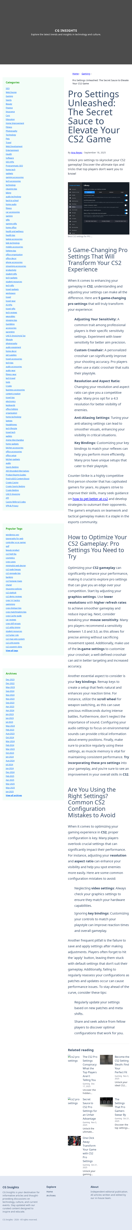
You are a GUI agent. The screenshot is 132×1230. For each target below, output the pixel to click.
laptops (9, 420)
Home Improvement (15, 123)
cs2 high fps (11, 554)
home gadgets (12, 444)
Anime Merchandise (15, 440)
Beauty (9, 104)
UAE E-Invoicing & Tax (15, 335)
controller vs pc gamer (16, 542)
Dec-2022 (10, 683)
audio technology (13, 196)
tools (8, 382)
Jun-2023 (10, 718)
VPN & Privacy (12, 505)
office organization (14, 254)
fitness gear (11, 374)
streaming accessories (16, 266)
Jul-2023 (9, 722)
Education (10, 119)
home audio (11, 204)
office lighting (12, 409)
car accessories (13, 212)
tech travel (10, 378)
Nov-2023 (10, 698)
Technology (11, 134)
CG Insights (66, 30)
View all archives (14, 795)
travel (8, 297)
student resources (14, 281)
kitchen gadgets (13, 459)
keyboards (10, 405)
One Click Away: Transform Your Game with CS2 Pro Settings (89, 1149)
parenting (10, 331)
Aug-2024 (10, 760)
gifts (8, 219)
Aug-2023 (10, 733)
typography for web (14, 538)
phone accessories (14, 262)
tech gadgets (11, 277)
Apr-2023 (10, 706)
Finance (9, 107)
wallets (9, 436)
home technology (13, 416)
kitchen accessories (14, 447)
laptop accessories (14, 239)
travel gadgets (12, 289)
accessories (11, 328)
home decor (11, 351)
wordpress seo (12, 534)
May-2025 (10, 787)
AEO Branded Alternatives (17, 471)
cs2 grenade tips (13, 573)
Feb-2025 (10, 776)
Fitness (9, 127)
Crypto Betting (12, 490)
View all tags (12, 650)
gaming (9, 216)
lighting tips (11, 250)
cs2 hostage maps (14, 581)
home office (11, 227)
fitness (9, 208)
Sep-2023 (10, 702)
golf (7, 546)
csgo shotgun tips (13, 608)
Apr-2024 (10, 710)
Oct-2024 (10, 737)
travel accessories (14, 359)
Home (75, 73)
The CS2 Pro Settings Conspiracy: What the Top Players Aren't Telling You (90, 1068)
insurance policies (14, 588)
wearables (10, 316)
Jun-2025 (10, 791)
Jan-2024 (10, 756)
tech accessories (13, 181)
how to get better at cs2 (90, 499)
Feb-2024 (10, 745)
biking (8, 192)
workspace (10, 293)
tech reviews (11, 312)
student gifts (11, 274)
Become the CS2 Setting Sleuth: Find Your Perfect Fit (122, 1064)
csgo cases (11, 561)
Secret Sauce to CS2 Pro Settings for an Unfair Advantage (90, 1109)
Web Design (11, 92)
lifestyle (9, 339)
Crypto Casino (12, 482)
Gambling (10, 324)
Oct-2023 (10, 753)
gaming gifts (11, 223)
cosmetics (10, 557)
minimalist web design (16, 565)
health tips (10, 235)
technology (11, 185)
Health (9, 154)
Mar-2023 (10, 749)
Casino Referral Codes (16, 501)
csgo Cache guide (14, 615)
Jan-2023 (10, 714)
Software (10, 158)
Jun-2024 (10, 768)
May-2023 (10, 687)
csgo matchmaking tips (16, 612)
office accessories (14, 451)
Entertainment (12, 150)
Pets (8, 138)
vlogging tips (11, 320)
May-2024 (10, 726)
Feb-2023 (10, 729)
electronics (11, 401)
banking (9, 577)
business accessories (15, 389)
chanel (9, 585)
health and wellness (15, 231)
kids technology (13, 243)
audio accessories (14, 366)
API (7, 498)
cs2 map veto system (15, 639)
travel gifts (10, 308)
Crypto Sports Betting (15, 486)
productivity (11, 270)
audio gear (10, 370)
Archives (51, 1195)
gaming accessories (15, 177)
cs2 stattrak (11, 592)
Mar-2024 (10, 741)
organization (11, 413)
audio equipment (13, 347)
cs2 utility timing (13, 627)
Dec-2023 (10, 679)
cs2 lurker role (12, 635)
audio (8, 463)
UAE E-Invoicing (13, 494)
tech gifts (10, 285)
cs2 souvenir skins (14, 646)
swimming (10, 604)
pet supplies (11, 355)
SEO (7, 88)
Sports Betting (12, 467)
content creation (13, 393)
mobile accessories (14, 246)
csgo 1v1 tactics (13, 600)
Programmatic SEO (14, 165)
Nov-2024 (10, 695)
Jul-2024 (9, 764)
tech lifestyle (11, 428)
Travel (8, 142)
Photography (11, 131)
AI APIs (9, 304)
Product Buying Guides (16, 474)
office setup (11, 455)
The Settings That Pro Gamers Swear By (120, 1107)
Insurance (10, 111)
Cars (8, 115)
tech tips (9, 362)
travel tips (10, 397)
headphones (11, 424)
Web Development (14, 146)
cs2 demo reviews (14, 596)
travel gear (11, 301)
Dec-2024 (10, 772)
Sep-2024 (10, 691)
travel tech (10, 432)
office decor (11, 258)
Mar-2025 (10, 783)
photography (11, 343)
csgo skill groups (13, 623)
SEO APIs (10, 161)
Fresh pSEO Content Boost (17, 478)
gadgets (9, 173)
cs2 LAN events (12, 642)
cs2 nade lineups (13, 569)
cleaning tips (11, 189)
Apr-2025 (10, 780)
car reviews (11, 619)
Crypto (9, 386)
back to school (12, 200)
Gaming (86, 73)
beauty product (12, 550)
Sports (9, 100)
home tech (10, 169)
